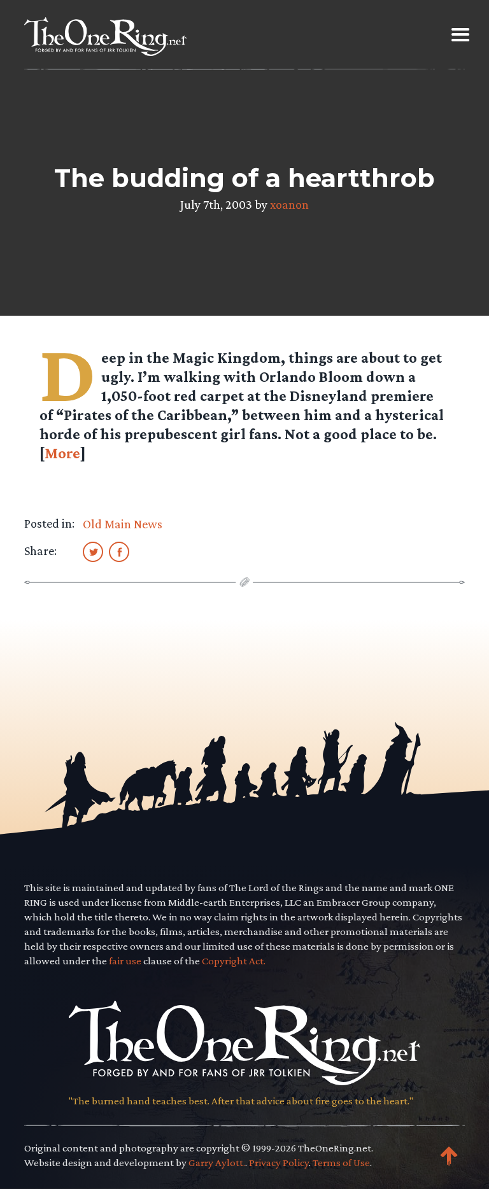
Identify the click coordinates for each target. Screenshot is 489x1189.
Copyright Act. (234, 961)
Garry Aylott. (216, 1163)
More (62, 452)
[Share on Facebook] (119, 551)
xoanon (289, 204)
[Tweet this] (93, 551)
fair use (125, 961)
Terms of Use (341, 1163)
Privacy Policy (279, 1163)
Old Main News (122, 524)
